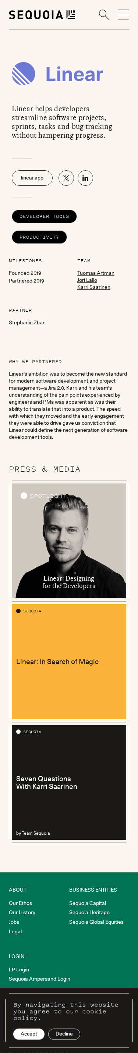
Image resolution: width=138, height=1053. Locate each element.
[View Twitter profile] (66, 178)
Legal (15, 931)
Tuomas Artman (95, 273)
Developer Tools (44, 216)
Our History (22, 912)
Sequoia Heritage (89, 912)
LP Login (19, 969)
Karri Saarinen (93, 287)
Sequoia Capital (87, 903)
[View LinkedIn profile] (85, 178)
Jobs (14, 922)
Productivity (39, 237)
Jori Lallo (87, 280)
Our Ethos (20, 903)
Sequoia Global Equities (96, 922)
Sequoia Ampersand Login (39, 978)
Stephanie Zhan (27, 322)
